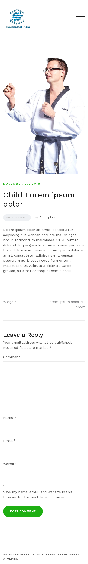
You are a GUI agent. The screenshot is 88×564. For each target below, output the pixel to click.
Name (9, 418)
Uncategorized (17, 217)
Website (9, 464)
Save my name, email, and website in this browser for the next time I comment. (37, 494)
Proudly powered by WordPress (29, 554)
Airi (72, 554)
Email (9, 441)
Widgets (10, 302)
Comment (11, 357)
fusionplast (48, 217)
